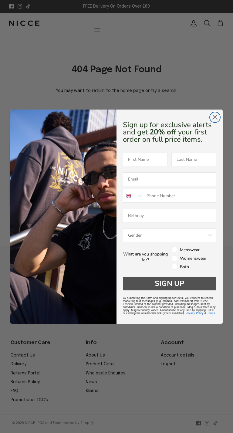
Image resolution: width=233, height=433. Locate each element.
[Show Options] (210, 235)
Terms (211, 313)
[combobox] (133, 195)
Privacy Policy (195, 313)
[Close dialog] (215, 117)
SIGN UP (169, 283)
